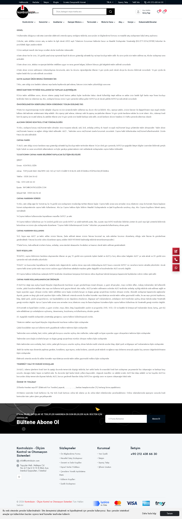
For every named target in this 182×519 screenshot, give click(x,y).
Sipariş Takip (123, 2)
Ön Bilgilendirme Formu (70, 453)
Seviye (130, 22)
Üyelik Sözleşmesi (68, 483)
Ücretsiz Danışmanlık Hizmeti (74, 2)
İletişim (46, 2)
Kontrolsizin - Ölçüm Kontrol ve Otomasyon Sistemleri (49, 501)
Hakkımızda (23, 2)
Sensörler (43, 22)
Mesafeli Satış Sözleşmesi (71, 458)
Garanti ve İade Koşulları (71, 462)
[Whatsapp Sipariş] (176, 267)
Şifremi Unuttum (105, 467)
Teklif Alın (136, 2)
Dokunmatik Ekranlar (148, 22)
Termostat (91, 22)
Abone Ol (156, 419)
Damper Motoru (75, 22)
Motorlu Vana (107, 22)
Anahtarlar (57, 22)
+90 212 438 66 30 (155, 2)
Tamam (170, 513)
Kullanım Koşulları (68, 479)
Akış (120, 22)
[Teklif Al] (176, 251)
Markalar (36, 2)
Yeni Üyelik (103, 453)
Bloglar (56, 2)
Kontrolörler (28, 22)
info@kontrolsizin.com (29, 460)
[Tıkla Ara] (176, 259)
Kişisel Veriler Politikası (70, 467)
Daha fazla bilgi (149, 513)
